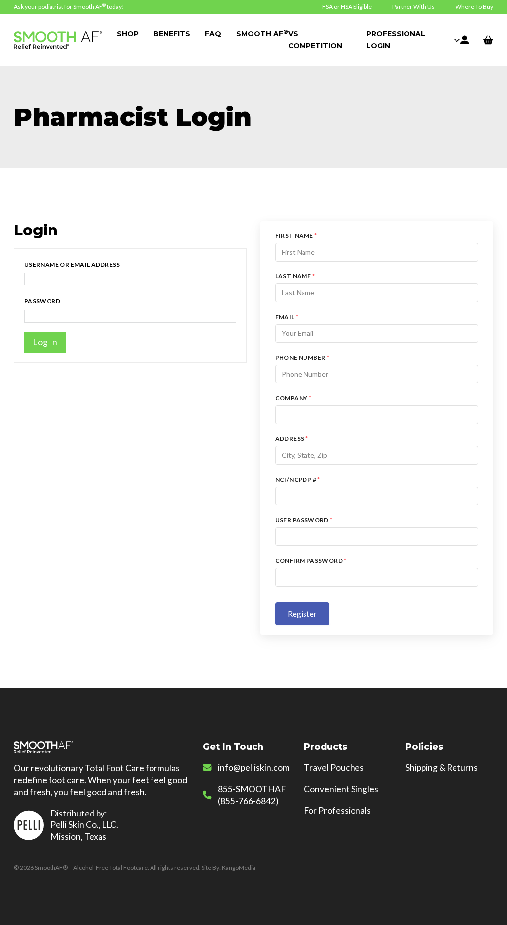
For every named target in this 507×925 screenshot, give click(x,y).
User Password (304, 520)
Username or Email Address (72, 264)
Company (293, 398)
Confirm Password (311, 560)
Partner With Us (413, 6)
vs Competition (289, 39)
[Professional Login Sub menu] (457, 40)
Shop (128, 33)
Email (287, 317)
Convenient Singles (341, 789)
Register (302, 613)
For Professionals (337, 810)
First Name (296, 235)
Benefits (171, 33)
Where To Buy (474, 6)
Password (42, 301)
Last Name (295, 276)
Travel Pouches (334, 767)
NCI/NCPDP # (297, 479)
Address (291, 438)
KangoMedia (238, 867)
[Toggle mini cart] (488, 40)
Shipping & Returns (442, 767)
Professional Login (395, 39)
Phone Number (302, 357)
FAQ (213, 33)
